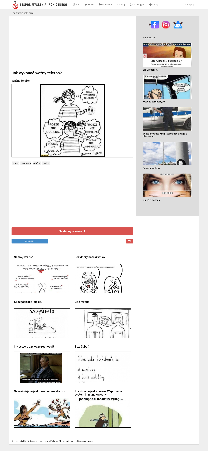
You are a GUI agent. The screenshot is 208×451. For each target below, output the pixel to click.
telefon (36, 163)
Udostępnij (29, 241)
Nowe (90, 4)
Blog (77, 4)
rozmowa (26, 163)
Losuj (122, 4)
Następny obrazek (71, 231)
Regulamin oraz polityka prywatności (76, 441)
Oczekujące (138, 4)
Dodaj (155, 4)
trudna (46, 163)
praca (16, 163)
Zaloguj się (188, 4)
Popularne (106, 4)
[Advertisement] (72, 43)
